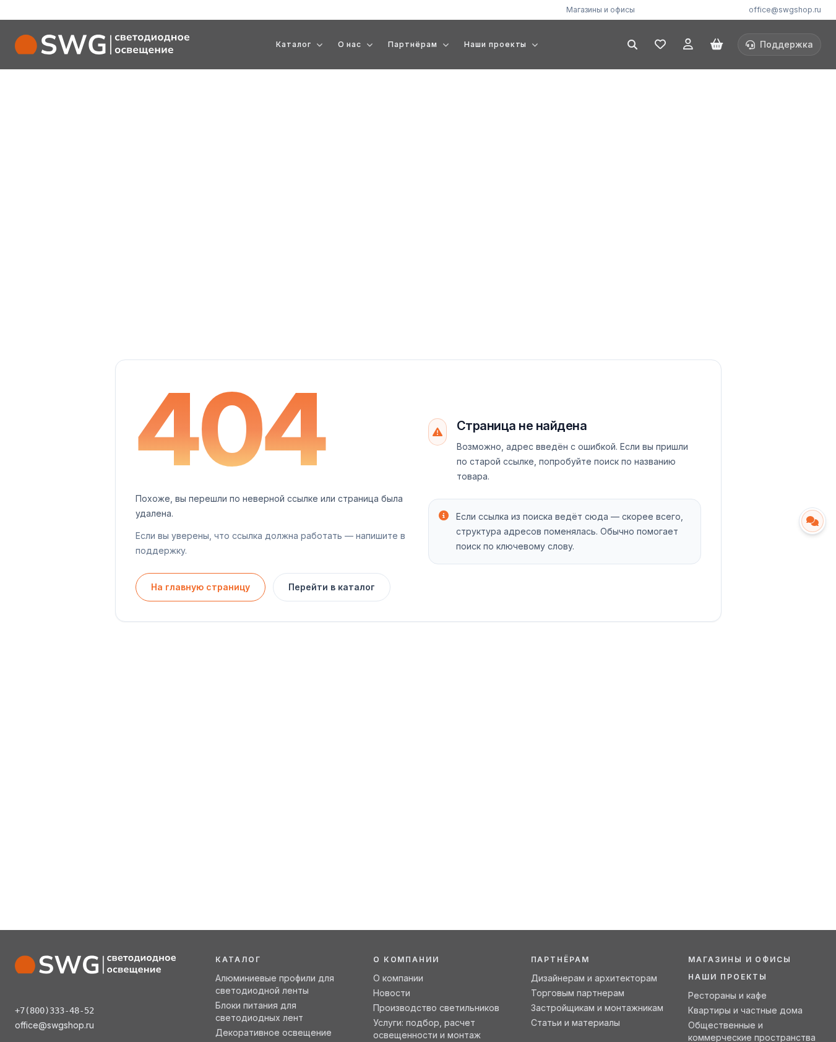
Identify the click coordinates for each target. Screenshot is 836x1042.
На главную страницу (200, 587)
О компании (398, 978)
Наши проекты (727, 976)
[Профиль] (688, 45)
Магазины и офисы (600, 9)
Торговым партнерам (577, 993)
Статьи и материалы (575, 1022)
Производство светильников (436, 1007)
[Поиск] (632, 44)
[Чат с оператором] (812, 521)
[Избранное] (660, 45)
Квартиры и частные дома (745, 1010)
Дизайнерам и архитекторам (594, 978)
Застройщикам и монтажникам (597, 1007)
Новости (391, 993)
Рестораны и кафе (727, 995)
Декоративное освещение (273, 1032)
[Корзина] (716, 45)
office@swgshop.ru (785, 9)
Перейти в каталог (331, 587)
